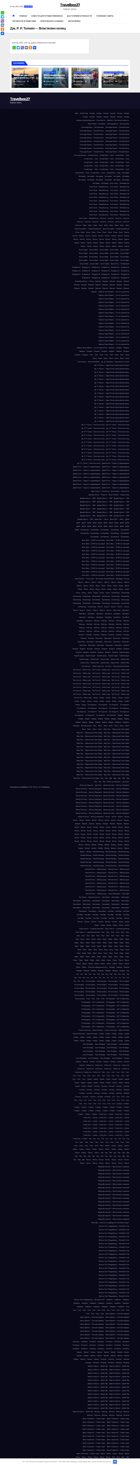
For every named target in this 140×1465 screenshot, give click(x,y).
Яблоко (103, 1453)
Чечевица (103, 1359)
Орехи (82, 939)
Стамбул (119, 1103)
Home (76, 113)
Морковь (126, 820)
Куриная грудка (124, 652)
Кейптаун (97, 620)
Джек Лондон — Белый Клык (100, 491)
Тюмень (107, 1145)
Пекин (79, 949)
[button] (129, 18)
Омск (103, 932)
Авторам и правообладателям (85, 120)
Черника (79, 1352)
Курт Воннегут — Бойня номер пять (93, 666)
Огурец (121, 921)
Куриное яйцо (95, 659)
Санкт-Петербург (88, 1044)
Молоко (107, 816)
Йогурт (92, 585)
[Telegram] (2, 17)
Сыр (90, 1138)
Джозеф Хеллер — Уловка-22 (98, 495)
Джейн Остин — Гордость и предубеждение (115, 463)
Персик (115, 960)
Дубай (127, 519)
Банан (77, 232)
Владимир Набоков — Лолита (84, 281)
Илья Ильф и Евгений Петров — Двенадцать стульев (112, 578)
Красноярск (99, 638)
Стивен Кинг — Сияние (106, 1114)
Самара (101, 1033)
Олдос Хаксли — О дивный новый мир (91, 928)
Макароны (118, 722)
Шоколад (97, 1411)
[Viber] (2, 21)
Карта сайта (117, 610)
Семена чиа (89, 1065)
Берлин (114, 239)
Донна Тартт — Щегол (101, 519)
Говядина (111, 348)
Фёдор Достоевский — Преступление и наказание (113, 1166)
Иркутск (80, 582)
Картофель (125, 610)
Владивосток (76, 267)
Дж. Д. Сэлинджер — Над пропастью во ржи (115, 362)
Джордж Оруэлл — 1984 (87, 498)
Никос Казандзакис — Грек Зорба (118, 893)
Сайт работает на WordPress (19, 787)
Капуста (99, 606)
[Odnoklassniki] (2, 29)
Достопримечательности (79, 16)
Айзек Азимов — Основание (96, 124)
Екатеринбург (85, 530)
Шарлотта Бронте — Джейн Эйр (98, 1366)
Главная (23, 16)
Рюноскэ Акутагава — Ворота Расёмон (91, 1030)
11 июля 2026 (21, 81)
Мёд (102, 778)
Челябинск (76, 1341)
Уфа (102, 1152)
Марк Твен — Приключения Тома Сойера (116, 729)
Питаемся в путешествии (24, 21)
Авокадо (92, 113)
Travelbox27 (70, 5)
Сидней (89, 1079)
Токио (81, 1142)
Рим (128, 970)
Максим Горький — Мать (89, 725)
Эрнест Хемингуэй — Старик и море (93, 1418)
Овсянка (126, 918)
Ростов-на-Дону (90, 981)
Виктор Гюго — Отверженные (120, 264)
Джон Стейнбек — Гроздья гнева (119, 495)
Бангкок (126, 232)
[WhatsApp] (2, 13)
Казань (127, 589)
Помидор (112, 967)
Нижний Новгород (98, 851)
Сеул (103, 1072)
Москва (77, 827)
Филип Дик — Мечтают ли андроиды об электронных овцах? (110, 1222)
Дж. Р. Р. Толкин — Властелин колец (93, 425)
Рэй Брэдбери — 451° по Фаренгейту (117, 998)
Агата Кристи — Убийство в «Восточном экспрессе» (113, 120)
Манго (100, 725)
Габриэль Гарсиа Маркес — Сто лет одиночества (113, 292)
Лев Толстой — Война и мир (82, 669)
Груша (127, 355)
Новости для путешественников (47, 16)
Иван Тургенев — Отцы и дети (84, 578)
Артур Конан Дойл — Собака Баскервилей (88, 229)
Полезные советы (105, 16)
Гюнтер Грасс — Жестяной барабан (89, 362)
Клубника (81, 634)
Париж (110, 939)
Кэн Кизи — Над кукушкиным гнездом (117, 666)
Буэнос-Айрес (83, 250)
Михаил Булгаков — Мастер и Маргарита (116, 785)
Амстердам (125, 173)
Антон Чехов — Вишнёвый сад (119, 183)
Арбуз (85, 225)
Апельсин (103, 218)
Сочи (113, 1096)
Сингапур (97, 1086)
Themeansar (46, 787)
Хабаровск (109, 1299)
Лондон (95, 697)
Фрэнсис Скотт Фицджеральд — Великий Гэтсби (114, 1226)
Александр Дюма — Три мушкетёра (118, 124)
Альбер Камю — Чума (107, 155)
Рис (88, 977)
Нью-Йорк (111, 911)
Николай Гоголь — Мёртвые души (95, 869)
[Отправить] (2, 33)
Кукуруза (126, 645)
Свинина (126, 1058)
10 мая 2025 (50, 81)
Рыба (88, 998)
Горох (91, 355)
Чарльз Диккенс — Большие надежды (117, 1313)
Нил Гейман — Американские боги (89, 897)
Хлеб (127, 1306)
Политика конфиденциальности (98, 967)
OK (115, 1461)
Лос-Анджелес (92, 704)
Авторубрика (74, 21)
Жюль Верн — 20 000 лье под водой (93, 540)
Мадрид (120, 715)
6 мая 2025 (80, 81)
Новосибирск (106, 897)
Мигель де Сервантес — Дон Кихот (118, 781)
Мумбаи (87, 844)
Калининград (116, 592)
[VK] (2, 25)
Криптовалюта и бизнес (52, 21)
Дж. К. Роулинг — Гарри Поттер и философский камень (111, 365)
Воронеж (98, 281)
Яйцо (113, 1457)
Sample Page (84, 113)
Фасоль (88, 1159)
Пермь (121, 953)
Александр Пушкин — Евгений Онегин (117, 127)
